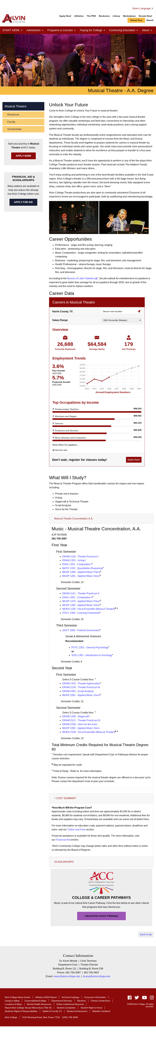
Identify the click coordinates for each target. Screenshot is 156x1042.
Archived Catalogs (70, 997)
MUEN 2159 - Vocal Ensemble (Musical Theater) (88, 732)
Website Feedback (101, 1011)
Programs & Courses (62, 30)
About (148, 30)
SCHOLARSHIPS (64, 862)
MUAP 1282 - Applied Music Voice (81, 605)
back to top (146, 934)
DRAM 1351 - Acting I (74, 560)
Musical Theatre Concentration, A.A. (73, 518)
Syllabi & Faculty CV (52, 1011)
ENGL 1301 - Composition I (77, 564)
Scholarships (14, 129)
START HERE (13, 30)
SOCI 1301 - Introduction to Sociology (91, 655)
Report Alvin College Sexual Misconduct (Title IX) (28, 1007)
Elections (81, 1000)
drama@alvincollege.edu (96, 976)
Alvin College (11, 1017)
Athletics (79, 16)
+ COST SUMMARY (65, 798)
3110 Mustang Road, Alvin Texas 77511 (41, 1017)
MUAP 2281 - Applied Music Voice (81, 695)
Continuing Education (124, 30)
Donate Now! (145, 16)
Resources (13, 114)
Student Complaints (66, 1007)
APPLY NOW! (23, 156)
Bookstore (104, 16)
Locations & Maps (13, 1004)
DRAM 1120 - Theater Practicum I (80, 556)
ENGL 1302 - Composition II (77, 597)
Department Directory (61, 1000)
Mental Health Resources (39, 1004)
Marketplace (129, 16)
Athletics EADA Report (46, 997)
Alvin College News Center (17, 997)
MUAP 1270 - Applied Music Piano (81, 601)
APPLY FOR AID (23, 202)
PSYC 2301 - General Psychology (89, 647)
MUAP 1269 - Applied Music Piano (81, 572)
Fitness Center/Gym (100, 1000)
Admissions (36, 30)
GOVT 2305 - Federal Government (80, 630)
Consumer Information (95, 997)
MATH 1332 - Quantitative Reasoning (82, 568)
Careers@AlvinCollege (35, 1000)
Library (116, 16)
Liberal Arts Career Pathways (101, 916)
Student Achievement (77, 1011)
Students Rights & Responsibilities (21, 1011)
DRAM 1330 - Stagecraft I (76, 716)
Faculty (11, 122)
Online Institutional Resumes (70, 1004)
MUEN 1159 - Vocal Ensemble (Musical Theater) (88, 609)
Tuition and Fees (76, 829)
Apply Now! (65, 16)
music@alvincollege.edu (66, 976)
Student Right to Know (91, 1007)
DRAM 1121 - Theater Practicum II (80, 593)
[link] (22, 30)
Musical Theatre (15, 106)
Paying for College (93, 30)
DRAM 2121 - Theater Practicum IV (81, 720)
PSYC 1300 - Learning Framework (81, 613)
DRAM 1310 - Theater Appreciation (81, 683)
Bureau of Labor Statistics (81, 278)
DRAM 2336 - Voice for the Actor (79, 724)
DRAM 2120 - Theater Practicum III (81, 687)
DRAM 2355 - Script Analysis (78, 691)
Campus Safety (12, 1000)
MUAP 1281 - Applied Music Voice (81, 576)
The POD (91, 16)
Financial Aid (63, 839)
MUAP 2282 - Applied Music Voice (81, 728)
